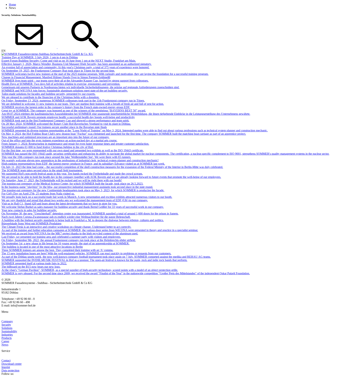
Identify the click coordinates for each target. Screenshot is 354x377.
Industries (7, 334)
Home (12, 4)
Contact (6, 360)
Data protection (10, 370)
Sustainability (9, 331)
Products (6, 338)
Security (6, 324)
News (4, 344)
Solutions (6, 328)
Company (7, 321)
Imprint (5, 367)
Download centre (11, 363)
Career (5, 341)
